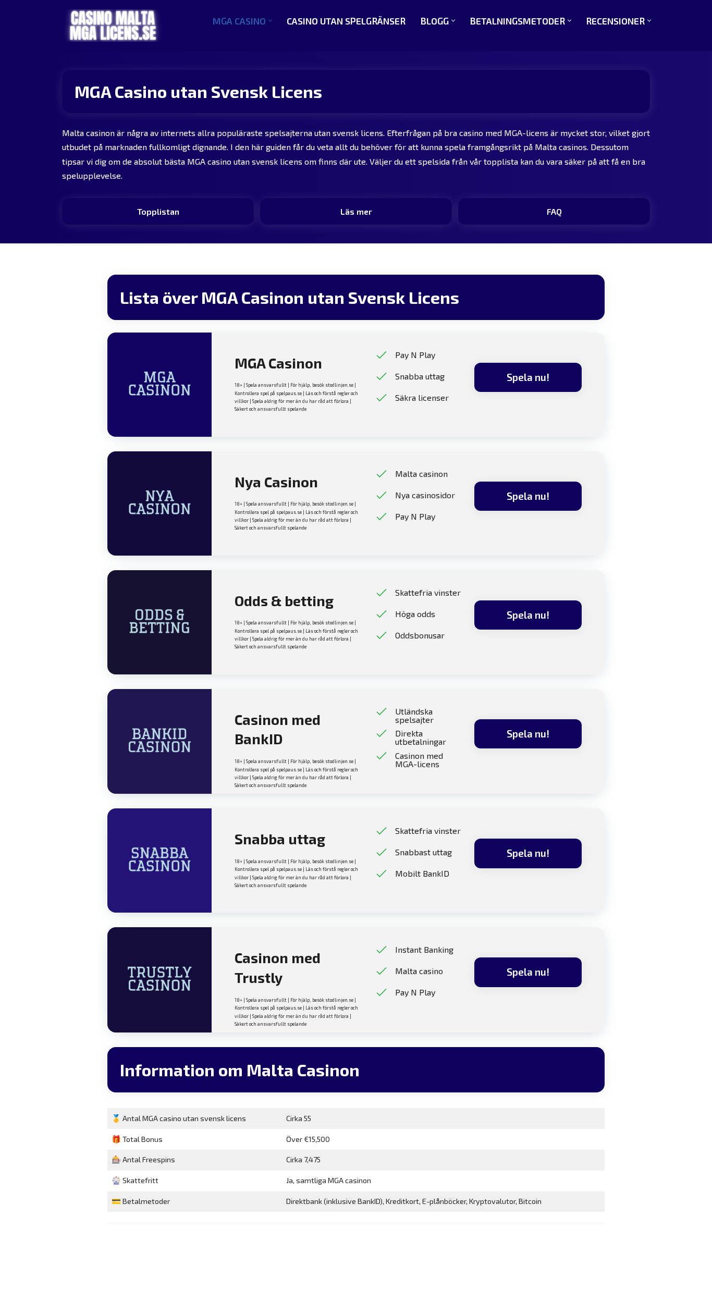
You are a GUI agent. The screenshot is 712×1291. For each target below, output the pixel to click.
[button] (270, 20)
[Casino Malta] (113, 25)
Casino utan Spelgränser (346, 21)
